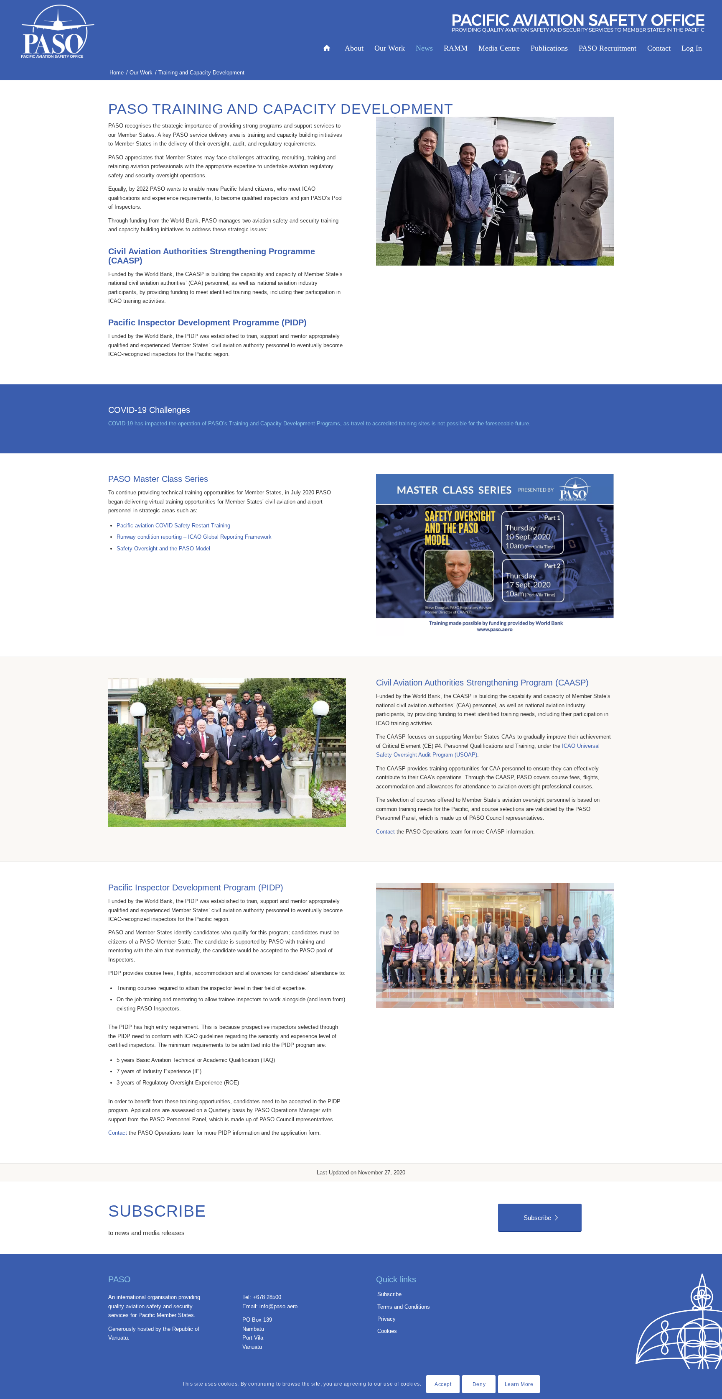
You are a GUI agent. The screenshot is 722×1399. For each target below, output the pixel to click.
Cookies (387, 1331)
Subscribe (389, 1294)
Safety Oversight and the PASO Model (163, 548)
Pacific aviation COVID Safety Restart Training (173, 525)
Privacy (386, 1319)
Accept (443, 1384)
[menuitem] (328, 29)
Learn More (519, 1384)
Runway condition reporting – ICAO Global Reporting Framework (194, 537)
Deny (479, 1384)
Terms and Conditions (403, 1307)
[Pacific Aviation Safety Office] (58, 31)
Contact (385, 832)
